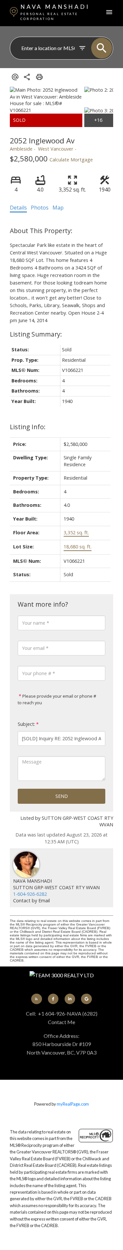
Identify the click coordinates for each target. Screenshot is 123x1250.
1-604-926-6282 (30, 894)
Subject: (26, 724)
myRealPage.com (73, 1104)
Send (61, 796)
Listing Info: (28, 426)
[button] (36, 999)
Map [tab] (58, 207)
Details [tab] (18, 207)
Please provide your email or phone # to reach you (57, 699)
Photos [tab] (40, 207)
